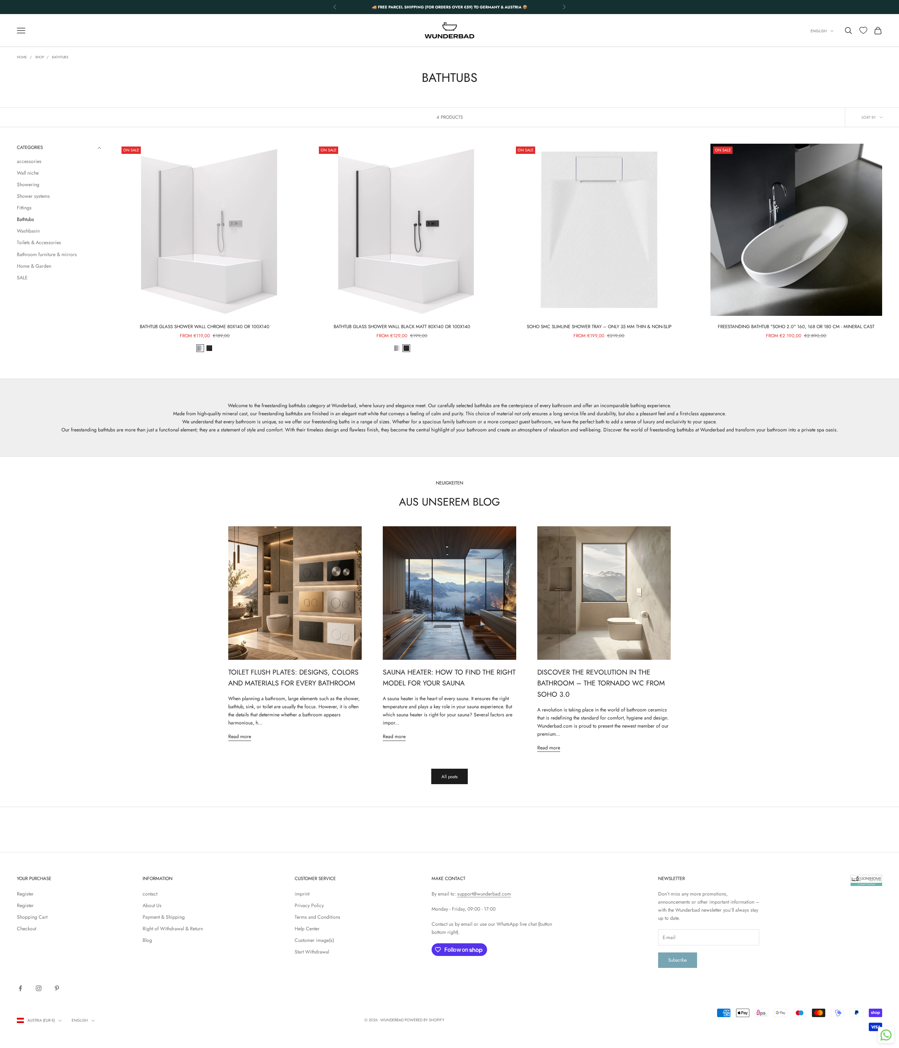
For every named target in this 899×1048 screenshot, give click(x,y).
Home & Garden (34, 265)
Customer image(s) (314, 940)
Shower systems (33, 196)
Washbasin (28, 230)
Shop (39, 57)
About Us (152, 905)
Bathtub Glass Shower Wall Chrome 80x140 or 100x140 (204, 326)
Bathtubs (60, 57)
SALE (22, 277)
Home (22, 57)
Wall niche (28, 172)
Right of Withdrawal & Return (173, 928)
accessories (29, 161)
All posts (449, 776)
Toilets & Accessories (39, 242)
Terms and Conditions (317, 916)
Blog (147, 940)
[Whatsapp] (886, 1035)
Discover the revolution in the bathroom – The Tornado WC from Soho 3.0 (601, 683)
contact (150, 893)
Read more (239, 736)
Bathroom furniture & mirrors (47, 254)
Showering (28, 184)
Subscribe (677, 960)
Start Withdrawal (312, 951)
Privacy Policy (309, 905)
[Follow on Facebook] (20, 988)
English (819, 31)
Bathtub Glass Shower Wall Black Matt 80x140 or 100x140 (402, 326)
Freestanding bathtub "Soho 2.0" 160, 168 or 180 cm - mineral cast (796, 326)
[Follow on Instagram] (38, 988)
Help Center (307, 928)
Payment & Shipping (164, 916)
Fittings (24, 207)
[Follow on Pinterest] (56, 988)
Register (25, 893)
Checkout (26, 928)
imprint (302, 893)
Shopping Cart (32, 916)
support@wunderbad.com (484, 893)
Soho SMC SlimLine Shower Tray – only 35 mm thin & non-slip (599, 326)
